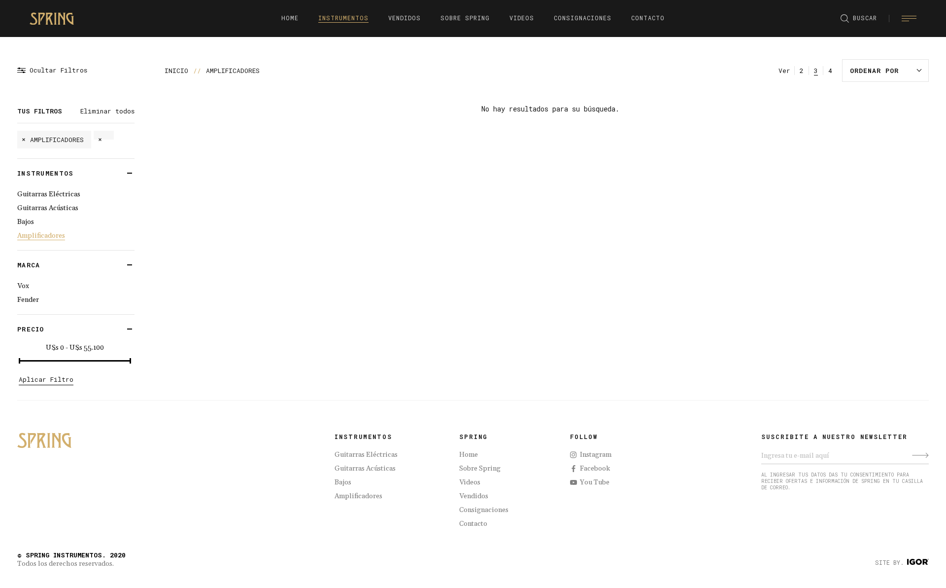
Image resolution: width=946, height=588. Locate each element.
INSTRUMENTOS (343, 18)
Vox (23, 286)
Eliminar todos (107, 111)
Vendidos (473, 496)
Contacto (473, 523)
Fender (28, 299)
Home (468, 454)
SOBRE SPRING (465, 18)
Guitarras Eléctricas (48, 194)
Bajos (25, 222)
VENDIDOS (404, 18)
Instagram (595, 454)
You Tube (594, 482)
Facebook (595, 468)
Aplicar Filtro (46, 379)
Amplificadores (41, 235)
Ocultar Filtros (58, 70)
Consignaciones (483, 510)
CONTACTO (648, 18)
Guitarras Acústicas (47, 208)
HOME (290, 18)
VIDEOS (521, 18)
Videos (469, 482)
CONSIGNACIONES (582, 18)
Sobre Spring (480, 468)
